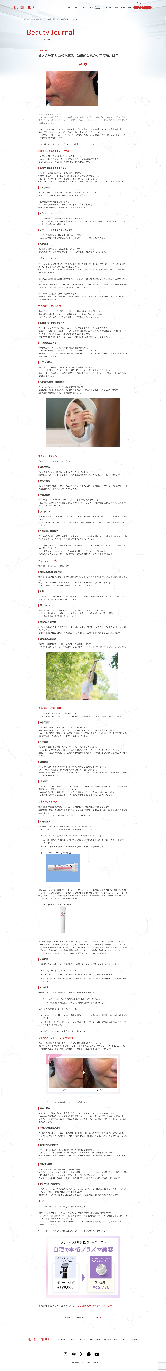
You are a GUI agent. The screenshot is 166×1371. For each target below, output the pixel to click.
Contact (129, 7)
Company (109, 7)
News (116, 7)
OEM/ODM (89, 7)
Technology (72, 7)
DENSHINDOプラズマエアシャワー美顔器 (95, 1306)
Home (26, 19)
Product (81, 7)
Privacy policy (134, 1339)
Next (97, 1317)
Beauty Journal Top (83, 1317)
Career (122, 7)
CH (150, 3)
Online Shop (141, 7)
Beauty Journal (97, 7)
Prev (68, 1317)
